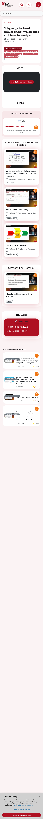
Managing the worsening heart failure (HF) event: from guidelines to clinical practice (26, 380)
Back (9, 23)
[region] (21, 806)
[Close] (40, 796)
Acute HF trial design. (16, 245)
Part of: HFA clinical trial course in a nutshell (21, 51)
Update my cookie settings (21, 809)
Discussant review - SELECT (27, 397)
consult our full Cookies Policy (23, 805)
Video (15, 183)
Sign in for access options (21, 82)
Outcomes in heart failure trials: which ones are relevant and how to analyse (21, 173)
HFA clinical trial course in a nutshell (19, 295)
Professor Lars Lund (14, 126)
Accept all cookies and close (22, 815)
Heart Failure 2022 (17, 326)
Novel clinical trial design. (18, 209)
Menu (8, 13)
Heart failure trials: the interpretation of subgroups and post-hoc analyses (27, 361)
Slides (8, 183)
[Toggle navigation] (38, 4)
